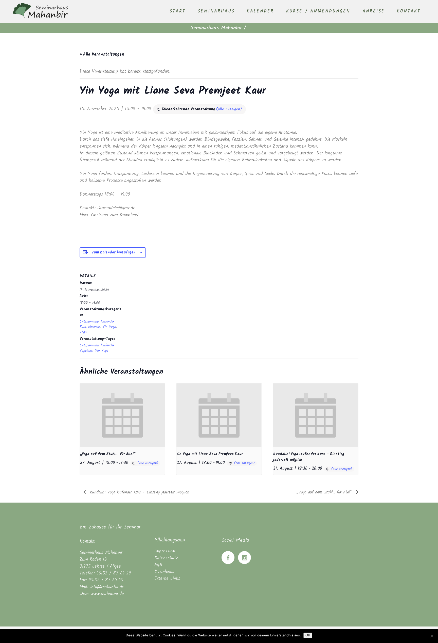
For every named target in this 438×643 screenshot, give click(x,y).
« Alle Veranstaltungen (102, 54)
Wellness (94, 327)
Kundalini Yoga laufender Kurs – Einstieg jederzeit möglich (138, 492)
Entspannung (89, 321)
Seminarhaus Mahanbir (216, 28)
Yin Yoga (109, 327)
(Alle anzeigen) (229, 109)
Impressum (164, 551)
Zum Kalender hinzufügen (114, 252)
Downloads (164, 571)
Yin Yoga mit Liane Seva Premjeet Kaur (209, 454)
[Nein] (431, 635)
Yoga (83, 332)
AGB (158, 564)
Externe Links (167, 578)
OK (307, 635)
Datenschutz (166, 558)
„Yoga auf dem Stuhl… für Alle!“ (108, 454)
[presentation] (122, 415)
